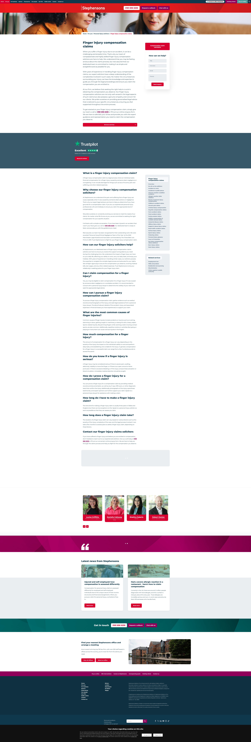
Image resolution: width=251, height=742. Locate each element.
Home (2, 1)
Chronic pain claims (154, 205)
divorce (138, 688)
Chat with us (163, 8)
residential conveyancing (147, 688)
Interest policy (107, 722)
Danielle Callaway (114, 517)
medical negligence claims (149, 686)
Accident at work (153, 188)
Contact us (60, 1)
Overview (151, 184)
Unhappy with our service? (111, 724)
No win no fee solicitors (155, 186)
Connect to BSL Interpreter (215, 1)
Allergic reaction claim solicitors (155, 197)
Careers (54, 1)
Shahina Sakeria (136, 517)
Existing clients (231, 1)
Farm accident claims (154, 212)
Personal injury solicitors (101, 33)
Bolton (107, 683)
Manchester (108, 686)
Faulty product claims (154, 216)
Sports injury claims (154, 232)
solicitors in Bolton (155, 683)
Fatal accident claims (154, 214)
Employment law (153, 261)
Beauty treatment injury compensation (155, 200)
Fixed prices (27, 1)
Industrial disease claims (155, 222)
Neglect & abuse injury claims (157, 226)
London (107, 685)
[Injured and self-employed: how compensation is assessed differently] (102, 571)
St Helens (107, 688)
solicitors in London (138, 685)
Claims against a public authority (155, 270)
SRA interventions (106, 673)
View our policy (156, 707)
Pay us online (242, 1)
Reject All (158, 735)
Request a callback (148, 8)
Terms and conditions (109, 720)
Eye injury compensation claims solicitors (155, 242)
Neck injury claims (153, 247)
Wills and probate (153, 263)
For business (14, 1)
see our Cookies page (103, 736)
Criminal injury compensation (157, 207)
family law (135, 688)
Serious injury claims (154, 230)
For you (7, 1)
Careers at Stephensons (120, 673)
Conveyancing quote (134, 673)
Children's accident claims (156, 203)
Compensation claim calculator (157, 46)
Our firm (41, 1)
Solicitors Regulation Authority (153, 697)
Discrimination (152, 268)
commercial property (149, 690)
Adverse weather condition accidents (156, 193)
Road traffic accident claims (156, 228)
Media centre (47, 1)
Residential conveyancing (156, 266)
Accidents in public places (156, 190)
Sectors (20, 1)
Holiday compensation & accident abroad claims (155, 219)
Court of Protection (154, 239)
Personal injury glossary (155, 237)
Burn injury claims (153, 245)
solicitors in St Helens (146, 685)
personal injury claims (159, 686)
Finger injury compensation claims (121, 33)
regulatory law (140, 690)
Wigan (107, 690)
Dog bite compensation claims (157, 209)
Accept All (147, 735)
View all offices (88, 660)
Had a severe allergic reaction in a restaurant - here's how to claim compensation (147, 584)
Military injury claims (154, 224)
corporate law (133, 690)
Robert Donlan (158, 517)
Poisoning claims (153, 235)
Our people (34, 1)
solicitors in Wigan (157, 685)
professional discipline (158, 688)
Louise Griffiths (92, 517)
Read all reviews (82, 158)
